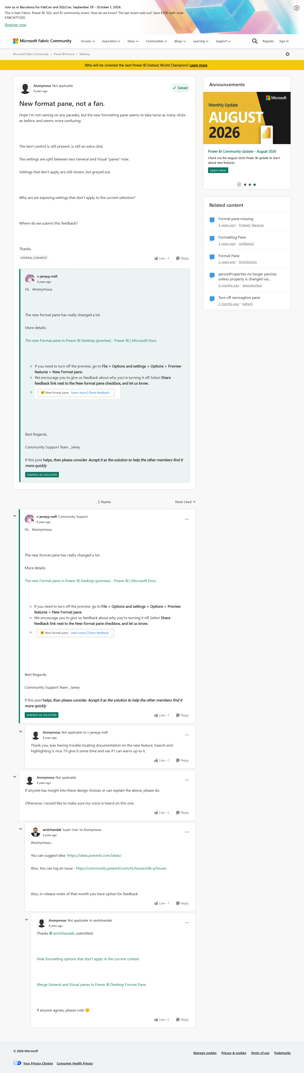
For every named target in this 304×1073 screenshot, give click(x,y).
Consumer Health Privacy (75, 1063)
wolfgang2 (246, 243)
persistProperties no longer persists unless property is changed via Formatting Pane (247, 277)
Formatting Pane (232, 237)
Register (268, 41)
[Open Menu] (287, 54)
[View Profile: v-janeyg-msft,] (30, 279)
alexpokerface (252, 285)
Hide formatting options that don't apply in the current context (88, 958)
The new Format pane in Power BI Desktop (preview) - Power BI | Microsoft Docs (91, 340)
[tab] (244, 184)
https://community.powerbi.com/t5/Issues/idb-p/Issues (121, 868)
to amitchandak (100, 920)
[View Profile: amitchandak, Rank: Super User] (35, 832)
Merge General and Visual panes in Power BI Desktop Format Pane (91, 984)
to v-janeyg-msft (95, 732)
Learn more (198, 65)
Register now (15, 24)
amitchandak (52, 829)
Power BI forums (64, 54)
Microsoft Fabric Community (31, 54)
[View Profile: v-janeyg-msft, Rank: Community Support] (29, 519)
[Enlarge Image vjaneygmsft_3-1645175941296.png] (77, 392)
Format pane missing (235, 218)
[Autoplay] (239, 184)
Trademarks (282, 1053)
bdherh (247, 303)
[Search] (255, 41)
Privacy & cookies (233, 1053)
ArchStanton (248, 261)
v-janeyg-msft (47, 276)
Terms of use (260, 1053)
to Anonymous (90, 829)
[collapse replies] (15, 516)
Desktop (85, 54)
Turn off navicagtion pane (239, 297)
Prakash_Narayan (251, 225)
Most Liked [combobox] (185, 501)
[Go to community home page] (42, 41)
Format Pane (228, 255)
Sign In (284, 41)
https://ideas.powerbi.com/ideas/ (94, 855)
